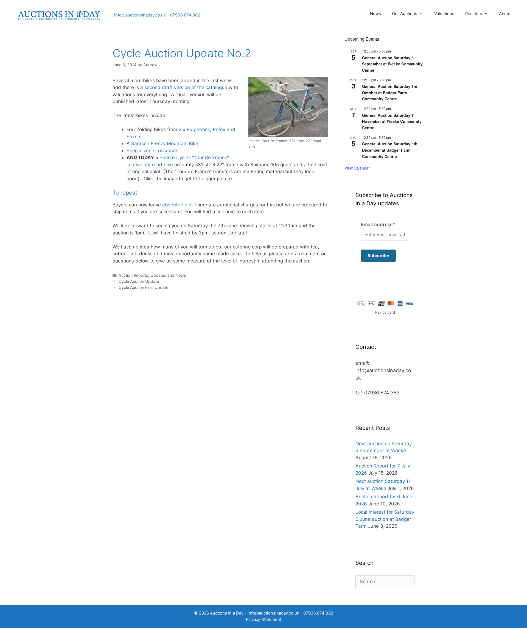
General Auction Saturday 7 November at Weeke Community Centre (392, 121)
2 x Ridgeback (194, 129)
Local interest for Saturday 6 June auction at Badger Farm (384, 519)
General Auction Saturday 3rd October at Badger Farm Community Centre (389, 92)
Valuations (444, 13)
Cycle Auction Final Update (143, 287)
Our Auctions (404, 13)
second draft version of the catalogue (185, 87)
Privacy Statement (263, 619)
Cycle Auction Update (139, 281)
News (375, 13)
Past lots (473, 13)
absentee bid (177, 205)
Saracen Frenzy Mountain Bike (164, 143)
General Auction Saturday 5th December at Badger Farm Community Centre (389, 150)
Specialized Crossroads (152, 150)
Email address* (378, 224)
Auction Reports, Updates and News (152, 275)
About (505, 13)
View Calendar (357, 168)
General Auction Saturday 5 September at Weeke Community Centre (392, 64)
